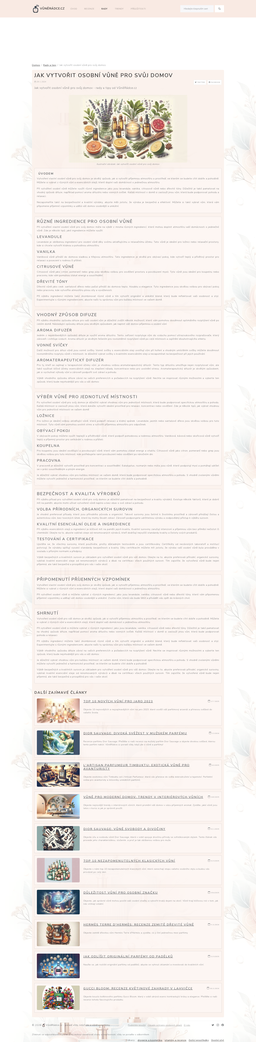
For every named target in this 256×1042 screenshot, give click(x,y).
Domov (36, 65)
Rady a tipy (49, 65)
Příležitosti (138, 8)
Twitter (201, 82)
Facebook (215, 82)
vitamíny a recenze (175, 1040)
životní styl (217, 1040)
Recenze (89, 8)
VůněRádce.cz (52, 9)
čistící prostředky (199, 1040)
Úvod (74, 8)
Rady (104, 8)
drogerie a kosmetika (150, 1040)
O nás (187, 1025)
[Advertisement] (128, 39)
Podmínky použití (137, 1025)
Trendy (119, 8)
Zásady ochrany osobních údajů (165, 1025)
